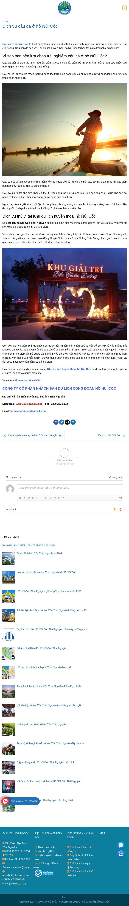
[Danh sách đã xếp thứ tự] (37, 498)
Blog (64, 897)
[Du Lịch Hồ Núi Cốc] (64, 8)
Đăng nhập (117, 477)
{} (59, 498)
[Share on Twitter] (61, 422)
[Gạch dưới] (29, 498)
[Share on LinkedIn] (73, 422)
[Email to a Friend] (67, 422)
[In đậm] (20, 498)
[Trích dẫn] (46, 498)
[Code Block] (51, 498)
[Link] (55, 498)
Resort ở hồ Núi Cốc (110, 435)
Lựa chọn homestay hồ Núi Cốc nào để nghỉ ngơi (35, 435)
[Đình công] (33, 498)
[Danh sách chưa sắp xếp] (42, 498)
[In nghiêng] (24, 498)
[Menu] (4, 8)
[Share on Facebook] (56, 422)
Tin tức (6, 21)
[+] (63, 498)
